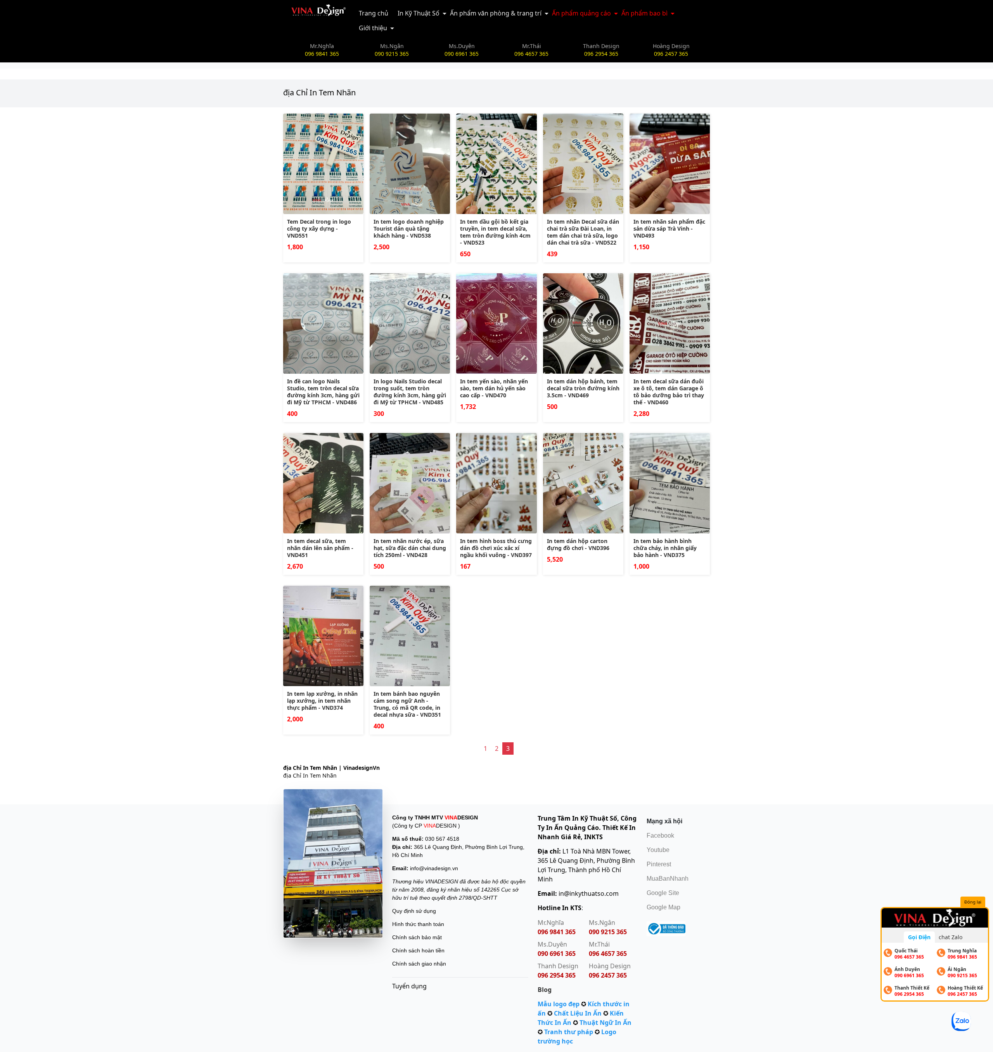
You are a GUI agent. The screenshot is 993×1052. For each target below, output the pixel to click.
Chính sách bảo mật (417, 937)
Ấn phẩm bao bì (644, 13)
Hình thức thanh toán (418, 924)
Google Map (663, 907)
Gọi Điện (919, 937)
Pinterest (659, 864)
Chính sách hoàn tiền (418, 950)
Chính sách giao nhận (419, 964)
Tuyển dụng (409, 986)
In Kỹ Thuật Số (418, 13)
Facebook (660, 835)
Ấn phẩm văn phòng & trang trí (495, 13)
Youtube (658, 850)
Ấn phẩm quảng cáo (581, 13)
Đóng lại (972, 902)
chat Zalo (950, 937)
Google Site (663, 893)
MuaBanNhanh (668, 878)
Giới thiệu (373, 28)
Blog (545, 989)
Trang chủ (373, 13)
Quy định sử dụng (414, 911)
